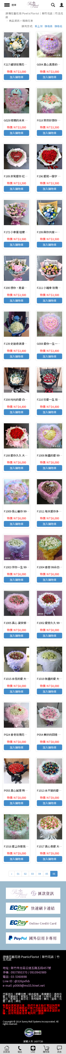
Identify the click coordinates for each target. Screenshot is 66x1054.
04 (39, 873)
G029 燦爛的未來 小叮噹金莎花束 (24, 120)
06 (54, 873)
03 (32, 873)
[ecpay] (33, 908)
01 (18, 873)
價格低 (58, 26)
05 (46, 873)
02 (25, 873)
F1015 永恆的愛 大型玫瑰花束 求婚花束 (28, 679)
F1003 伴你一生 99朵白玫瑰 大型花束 (26, 567)
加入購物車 (16, 77)
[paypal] (33, 937)
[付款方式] (33, 893)
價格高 (49, 26)
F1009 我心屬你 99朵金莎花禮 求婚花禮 (28, 511)
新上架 (39, 26)
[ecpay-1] (33, 923)
